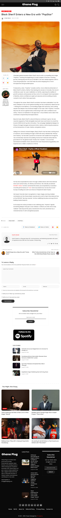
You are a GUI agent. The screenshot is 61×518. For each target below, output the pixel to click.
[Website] (48, 244)
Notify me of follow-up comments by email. (14, 293)
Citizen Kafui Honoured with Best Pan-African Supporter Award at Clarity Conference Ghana (34, 479)
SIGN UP (30, 321)
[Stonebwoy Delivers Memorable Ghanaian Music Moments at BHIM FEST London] (16, 358)
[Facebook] (47, 1)
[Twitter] (48, 1)
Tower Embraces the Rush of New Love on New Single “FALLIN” (35, 494)
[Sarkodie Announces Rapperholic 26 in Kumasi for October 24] (16, 350)
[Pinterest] (50, 1)
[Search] (58, 4)
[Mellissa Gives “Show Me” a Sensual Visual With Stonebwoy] (15, 428)
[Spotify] (59, 1)
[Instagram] (52, 1)
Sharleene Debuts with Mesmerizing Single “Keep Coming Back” (5, 102)
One (30, 188)
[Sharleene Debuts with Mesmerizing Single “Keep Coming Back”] (6, 94)
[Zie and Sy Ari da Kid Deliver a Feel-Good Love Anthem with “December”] (46, 428)
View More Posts (53, 234)
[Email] (8, 82)
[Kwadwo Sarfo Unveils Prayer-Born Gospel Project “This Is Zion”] (46, 400)
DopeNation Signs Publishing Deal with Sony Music (35, 372)
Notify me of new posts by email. (11, 297)
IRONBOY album (18, 186)
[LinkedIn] (53, 1)
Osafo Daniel (8, 18)
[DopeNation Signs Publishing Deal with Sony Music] (16, 373)
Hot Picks (20, 220)
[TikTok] (57, 1)
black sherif (11, 220)
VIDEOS (8, 11)
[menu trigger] (3, 4)
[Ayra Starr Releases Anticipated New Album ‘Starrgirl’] (16, 365)
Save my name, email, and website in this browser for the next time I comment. (20, 290)
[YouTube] (55, 1)
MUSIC (3, 11)
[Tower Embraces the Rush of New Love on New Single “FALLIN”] (15, 400)
